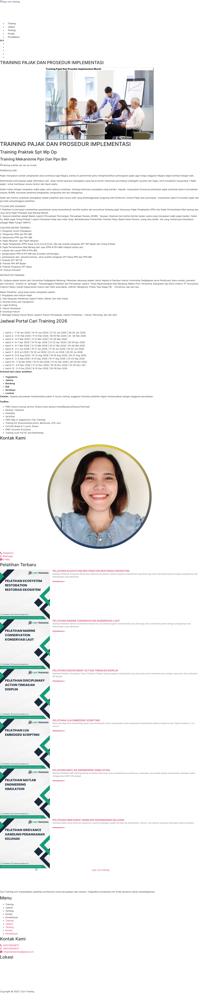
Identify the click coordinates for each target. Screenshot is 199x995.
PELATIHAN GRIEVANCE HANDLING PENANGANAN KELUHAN (88, 820)
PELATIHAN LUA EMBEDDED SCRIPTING (76, 720)
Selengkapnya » (59, 581)
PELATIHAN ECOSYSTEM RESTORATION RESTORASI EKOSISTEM (91, 570)
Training (12, 23)
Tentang (12, 30)
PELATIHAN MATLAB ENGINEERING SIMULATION (81, 770)
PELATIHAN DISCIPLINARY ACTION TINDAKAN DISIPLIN (85, 670)
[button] (99, 40)
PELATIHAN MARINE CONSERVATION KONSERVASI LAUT (86, 620)
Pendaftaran (14, 37)
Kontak (11, 34)
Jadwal (11, 27)
